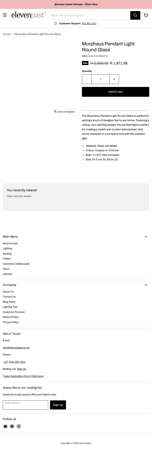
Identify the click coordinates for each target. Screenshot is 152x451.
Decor (6, 268)
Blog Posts (9, 301)
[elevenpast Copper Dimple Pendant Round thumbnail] (8, 79)
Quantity (87, 71)
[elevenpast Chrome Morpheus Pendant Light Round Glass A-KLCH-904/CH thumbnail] (8, 60)
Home (6, 34)
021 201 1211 (89, 23)
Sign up (58, 404)
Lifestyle (7, 274)
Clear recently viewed (18, 196)
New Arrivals (10, 243)
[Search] (135, 15)
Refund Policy (11, 317)
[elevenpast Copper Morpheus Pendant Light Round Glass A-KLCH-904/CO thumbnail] (8, 47)
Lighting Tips (10, 306)
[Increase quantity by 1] (114, 79)
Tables (7, 258)
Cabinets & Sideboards (16, 263)
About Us (8, 291)
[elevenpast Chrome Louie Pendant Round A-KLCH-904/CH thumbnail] (8, 98)
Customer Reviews (14, 312)
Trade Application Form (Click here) (23, 376)
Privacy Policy (11, 322)
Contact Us (9, 296)
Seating (7, 253)
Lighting (7, 248)
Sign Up (21, 369)
